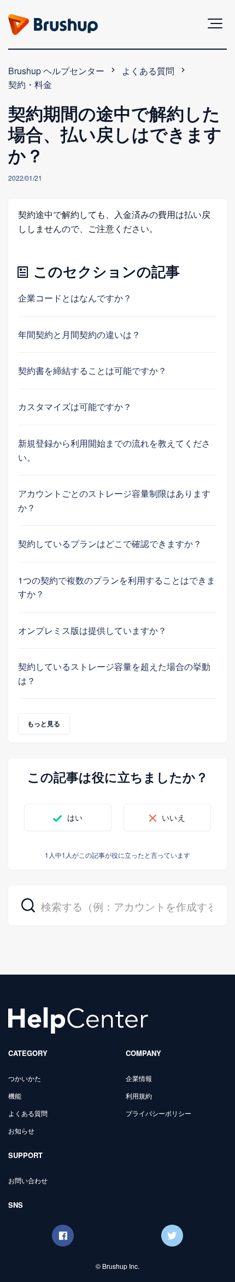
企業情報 (139, 1078)
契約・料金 (30, 84)
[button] (215, 23)
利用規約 (139, 1095)
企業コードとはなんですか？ (75, 298)
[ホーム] (78, 1019)
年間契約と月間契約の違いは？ (79, 334)
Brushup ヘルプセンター (56, 70)
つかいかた (24, 1078)
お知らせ (21, 1130)
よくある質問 (148, 70)
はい (75, 817)
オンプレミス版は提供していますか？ (92, 630)
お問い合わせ (28, 1180)
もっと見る (44, 723)
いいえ (173, 817)
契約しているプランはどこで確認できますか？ (110, 543)
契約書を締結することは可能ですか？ (92, 370)
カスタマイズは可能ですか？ (75, 406)
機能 (14, 1095)
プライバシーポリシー (158, 1113)
